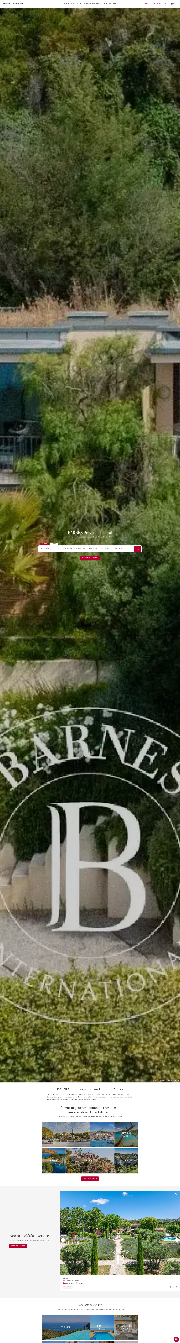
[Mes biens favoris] (165, 4)
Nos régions (86, 4)
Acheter (66, 4)
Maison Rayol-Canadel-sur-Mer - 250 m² (165, 1080)
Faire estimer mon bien (90, 558)
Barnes (105, 4)
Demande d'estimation (152, 4)
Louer (73, 4)
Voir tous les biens (90, 1179)
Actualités (113, 4)
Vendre (78, 4)
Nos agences (96, 4)
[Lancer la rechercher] (137, 549)
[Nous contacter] (176, 1339)
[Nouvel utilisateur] (168, 4)
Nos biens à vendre (18, 1246)
